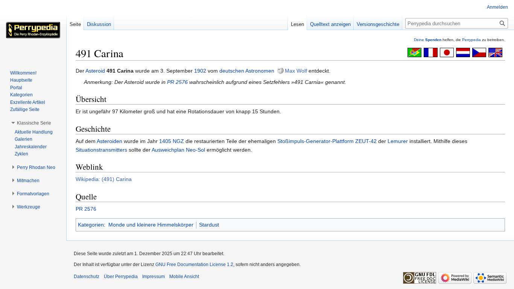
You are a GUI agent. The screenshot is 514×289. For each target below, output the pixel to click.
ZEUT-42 (366, 141)
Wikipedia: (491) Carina (104, 179)
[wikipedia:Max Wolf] (280, 71)
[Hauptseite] (33, 30)
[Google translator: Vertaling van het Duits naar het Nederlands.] (463, 52)
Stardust (209, 225)
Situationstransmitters (101, 150)
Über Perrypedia (121, 276)
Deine (427, 40)
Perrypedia (471, 40)
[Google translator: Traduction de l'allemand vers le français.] (431, 52)
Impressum (153, 276)
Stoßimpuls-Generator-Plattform (315, 141)
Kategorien (91, 225)
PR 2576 (177, 82)
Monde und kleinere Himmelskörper (150, 225)
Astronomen (259, 71)
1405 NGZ (171, 141)
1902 (200, 71)
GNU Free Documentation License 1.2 (194, 264)
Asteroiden (109, 141)
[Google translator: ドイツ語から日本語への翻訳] (447, 52)
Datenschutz (86, 276)
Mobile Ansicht (184, 276)
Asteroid (95, 71)
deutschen (231, 71)
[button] (34, 123)
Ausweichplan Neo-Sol (178, 150)
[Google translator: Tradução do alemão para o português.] (414, 52)
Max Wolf (296, 71)
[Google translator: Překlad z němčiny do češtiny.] (479, 52)
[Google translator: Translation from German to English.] (495, 52)
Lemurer (398, 141)
